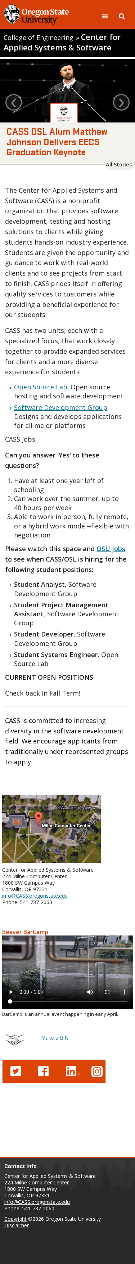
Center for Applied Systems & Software (62, 42)
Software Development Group (60, 407)
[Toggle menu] (106, 15)
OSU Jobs (110, 548)
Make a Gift (54, 1037)
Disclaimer (16, 1225)
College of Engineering (38, 37)
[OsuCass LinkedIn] (73, 1070)
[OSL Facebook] (43, 1070)
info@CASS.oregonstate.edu (35, 895)
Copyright (15, 1218)
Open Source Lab (40, 387)
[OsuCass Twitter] (15, 1070)
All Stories (119, 164)
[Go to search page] (122, 15)
